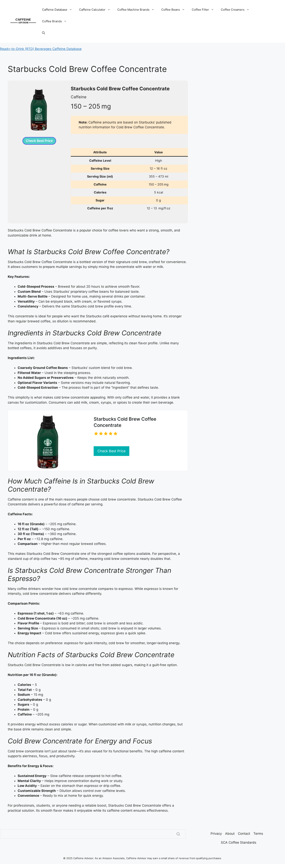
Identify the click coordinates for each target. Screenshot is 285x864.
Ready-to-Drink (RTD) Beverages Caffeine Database (41, 49)
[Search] (178, 834)
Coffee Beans (170, 9)
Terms (258, 834)
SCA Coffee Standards (238, 842)
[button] (43, 33)
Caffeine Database (54, 9)
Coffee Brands (52, 21)
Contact (244, 834)
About (230, 834)
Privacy (216, 834)
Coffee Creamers (232, 9)
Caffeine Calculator (92, 9)
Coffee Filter (200, 9)
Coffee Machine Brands (133, 9)
